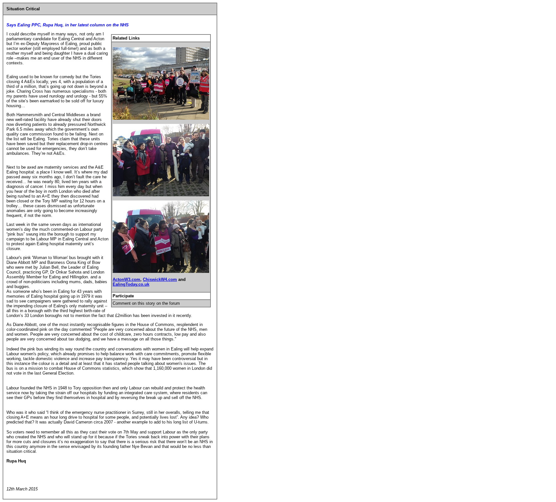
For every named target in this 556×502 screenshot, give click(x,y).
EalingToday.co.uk (131, 284)
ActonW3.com (126, 279)
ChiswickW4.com (160, 279)
